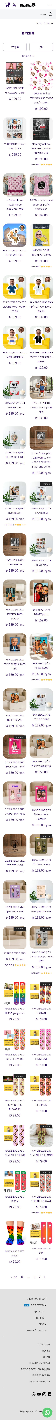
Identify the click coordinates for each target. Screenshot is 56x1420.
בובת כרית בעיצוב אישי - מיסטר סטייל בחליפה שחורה (41, 357)
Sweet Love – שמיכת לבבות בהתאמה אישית (15, 204)
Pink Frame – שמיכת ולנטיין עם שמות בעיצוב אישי (41, 204)
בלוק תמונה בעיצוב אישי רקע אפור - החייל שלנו (41, 956)
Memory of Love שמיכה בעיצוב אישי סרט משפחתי (41, 148)
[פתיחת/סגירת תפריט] (50, 5)
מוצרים (39, 23)
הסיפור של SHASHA (39, 1363)
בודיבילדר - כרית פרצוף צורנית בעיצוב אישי (41, 407)
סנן (41, 47)
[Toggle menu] (45, 1298)
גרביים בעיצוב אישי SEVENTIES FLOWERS (14, 1104)
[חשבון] (14, 4)
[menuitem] (26, 1298)
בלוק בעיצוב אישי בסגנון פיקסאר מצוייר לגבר (15, 664)
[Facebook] (49, 1394)
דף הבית (49, 23)
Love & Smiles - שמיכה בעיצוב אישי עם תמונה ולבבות (41, 98)
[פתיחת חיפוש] (51, 14)
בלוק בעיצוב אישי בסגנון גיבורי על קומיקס (15, 614)
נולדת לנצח (44, 1344)
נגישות (46, 1356)
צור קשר (45, 1350)
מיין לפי (15, 47)
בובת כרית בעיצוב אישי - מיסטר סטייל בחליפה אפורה (41, 306)
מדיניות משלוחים (41, 1375)
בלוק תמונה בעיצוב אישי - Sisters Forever (41, 814)
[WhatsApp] (33, 1394)
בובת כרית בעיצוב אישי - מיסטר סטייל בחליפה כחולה (14, 306)
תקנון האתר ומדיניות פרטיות (35, 1369)
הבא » (14, 1277)
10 (22, 1277)
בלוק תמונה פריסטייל (15, 953)
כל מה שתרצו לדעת (39, 1381)
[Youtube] (39, 1394)
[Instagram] (44, 1394)
